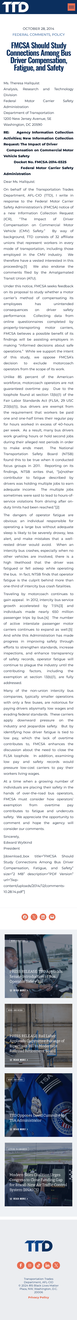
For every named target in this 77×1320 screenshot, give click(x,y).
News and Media (18, 940)
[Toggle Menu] (71, 7)
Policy (58, 35)
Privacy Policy (38, 1297)
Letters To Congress (17, 1149)
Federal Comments (31, 35)
